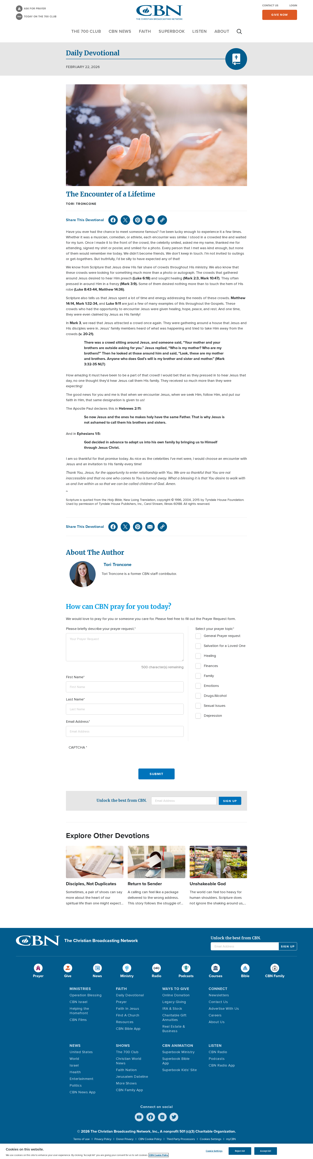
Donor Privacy (124, 1139)
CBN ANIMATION (177, 1045)
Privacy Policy (103, 1139)
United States (81, 1052)
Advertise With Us (224, 1008)
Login (293, 5)
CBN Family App (129, 1090)
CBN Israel (78, 1002)
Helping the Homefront (79, 1010)
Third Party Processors (180, 1139)
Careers (215, 1015)
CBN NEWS (120, 31)
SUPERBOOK (172, 31)
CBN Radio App (222, 1065)
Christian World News (128, 1061)
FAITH (145, 31)
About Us (217, 1022)
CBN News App (82, 1092)
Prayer (121, 1002)
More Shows (126, 1083)
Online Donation (176, 995)
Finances (211, 666)
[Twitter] (125, 220)
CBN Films (78, 1020)
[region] (156, 1151)
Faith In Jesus (127, 1008)
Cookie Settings (214, 1151)
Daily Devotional (130, 995)
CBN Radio (218, 1052)
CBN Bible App (128, 1029)
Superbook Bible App (176, 1061)
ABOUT (221, 31)
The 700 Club (86, 31)
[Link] (162, 220)
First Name (74, 677)
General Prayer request (222, 636)
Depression (213, 715)
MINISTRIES (80, 988)
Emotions (211, 686)
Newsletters (219, 995)
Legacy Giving (174, 1002)
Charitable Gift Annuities (174, 1017)
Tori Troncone (81, 203)
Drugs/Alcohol (215, 696)
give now (279, 15)
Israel (74, 1065)
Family (209, 676)
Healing (210, 656)
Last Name (75, 699)
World (74, 1059)
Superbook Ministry (178, 1052)
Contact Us (270, 5)
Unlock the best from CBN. (122, 800)
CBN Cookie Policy (150, 1139)
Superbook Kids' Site (179, 1070)
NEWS (75, 1045)
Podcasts (217, 1059)
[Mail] (150, 220)
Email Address (77, 721)
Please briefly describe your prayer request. (100, 629)
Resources (125, 1022)
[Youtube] (139, 1117)
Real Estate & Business (173, 1028)
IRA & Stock (172, 1008)
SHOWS (123, 1045)
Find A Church (127, 1015)
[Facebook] (113, 220)
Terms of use (81, 1139)
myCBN (231, 1139)
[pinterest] (137, 220)
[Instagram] (162, 1117)
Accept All (265, 1151)
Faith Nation (126, 1070)
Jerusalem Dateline (132, 1076)
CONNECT (218, 988)
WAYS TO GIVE (175, 988)
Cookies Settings (210, 1139)
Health (75, 1072)
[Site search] (239, 33)
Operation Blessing (86, 995)
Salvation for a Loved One (224, 646)
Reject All (240, 1151)
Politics (76, 1085)
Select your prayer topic (214, 629)
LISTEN (199, 31)
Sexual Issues (215, 706)
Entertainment (81, 1079)
